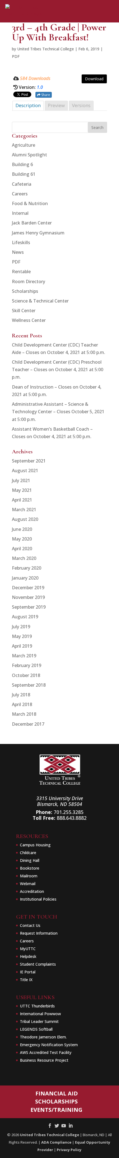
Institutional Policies (38, 899)
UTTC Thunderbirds (37, 1006)
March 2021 (24, 509)
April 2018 (22, 704)
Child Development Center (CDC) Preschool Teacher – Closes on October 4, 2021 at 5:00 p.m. (57, 369)
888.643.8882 (72, 818)
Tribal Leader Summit (39, 1021)
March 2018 (24, 714)
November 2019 (28, 597)
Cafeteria (21, 184)
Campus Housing (35, 844)
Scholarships (25, 291)
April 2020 (22, 549)
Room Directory (28, 281)
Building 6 (22, 164)
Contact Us (30, 925)
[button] (103, 31)
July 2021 (21, 480)
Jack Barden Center (32, 223)
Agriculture (23, 145)
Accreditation (32, 891)
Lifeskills (21, 242)
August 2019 (25, 617)
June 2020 (22, 529)
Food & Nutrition (30, 203)
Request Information (39, 933)
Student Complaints (38, 964)
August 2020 (25, 519)
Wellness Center (29, 320)
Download (94, 78)
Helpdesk (28, 956)
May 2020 (22, 539)
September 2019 (29, 607)
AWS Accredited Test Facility (45, 1052)
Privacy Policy (69, 1149)
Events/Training (56, 1109)
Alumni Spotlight (29, 155)
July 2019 (21, 627)
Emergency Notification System (49, 1044)
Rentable (21, 271)
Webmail (27, 883)
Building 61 (23, 174)
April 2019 (22, 646)
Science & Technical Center (40, 301)
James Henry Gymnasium (38, 233)
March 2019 (24, 656)
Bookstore (29, 868)
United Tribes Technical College (45, 48)
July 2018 (21, 695)
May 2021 (22, 490)
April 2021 (22, 500)
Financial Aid (56, 1093)
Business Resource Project (44, 1060)
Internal (20, 213)
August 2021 (25, 470)
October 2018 (26, 675)
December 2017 (28, 724)
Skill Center (23, 310)
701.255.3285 (69, 812)
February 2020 (26, 568)
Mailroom (28, 875)
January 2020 (25, 578)
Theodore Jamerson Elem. (43, 1037)
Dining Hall (29, 860)
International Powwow (40, 1013)
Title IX (26, 979)
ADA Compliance (56, 1142)
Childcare (28, 852)
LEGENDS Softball (36, 1029)
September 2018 (29, 685)
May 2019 (22, 636)
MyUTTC (28, 948)
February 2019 (26, 665)
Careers (20, 194)
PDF (16, 56)
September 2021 (29, 461)
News (18, 252)
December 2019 (28, 588)
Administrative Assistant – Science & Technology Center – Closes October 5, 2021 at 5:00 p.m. (58, 411)
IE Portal (27, 972)
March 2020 (24, 558)
